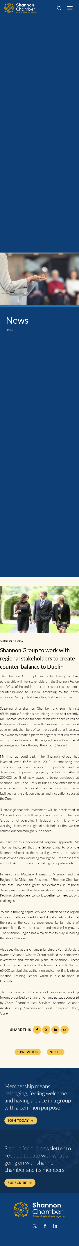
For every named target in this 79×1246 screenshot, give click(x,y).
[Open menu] (70, 8)
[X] (46, 1030)
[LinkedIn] (55, 1030)
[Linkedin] (55, 1226)
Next (54, 1052)
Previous (29, 1052)
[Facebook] (37, 1030)
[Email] (64, 1030)
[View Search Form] (59, 8)
